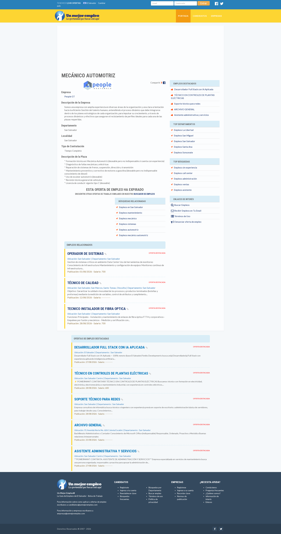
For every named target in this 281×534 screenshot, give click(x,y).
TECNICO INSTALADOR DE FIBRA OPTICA (97, 309)
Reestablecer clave (128, 493)
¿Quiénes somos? (213, 493)
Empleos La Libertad (183, 130)
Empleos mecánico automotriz (133, 235)
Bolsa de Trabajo (95, 496)
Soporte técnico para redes (187, 103)
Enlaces (209, 502)
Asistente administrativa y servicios (191, 115)
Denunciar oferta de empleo (187, 221)
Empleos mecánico (128, 218)
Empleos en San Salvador (131, 207)
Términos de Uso (182, 216)
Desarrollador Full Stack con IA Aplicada (193, 89)
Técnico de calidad (83, 283)
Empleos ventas (181, 184)
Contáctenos (211, 487)
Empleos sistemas (127, 224)
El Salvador (91, 3)
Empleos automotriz (128, 229)
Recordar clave (183, 493)
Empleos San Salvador (184, 141)
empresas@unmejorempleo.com (71, 513)
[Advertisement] (140, 47)
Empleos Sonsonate (183, 152)
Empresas (216, 16)
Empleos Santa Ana (183, 146)
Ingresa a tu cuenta (128, 490)
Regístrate (124, 487)
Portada (183, 16)
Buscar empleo (155, 493)
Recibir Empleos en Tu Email (187, 210)
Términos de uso (156, 496)
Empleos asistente (183, 190)
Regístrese (181, 487)
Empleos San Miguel (183, 135)
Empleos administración (185, 178)
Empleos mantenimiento (130, 212)
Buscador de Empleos (144, 194)
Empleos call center (183, 173)
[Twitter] (221, 4)
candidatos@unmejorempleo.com (82, 505)
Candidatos (200, 16)
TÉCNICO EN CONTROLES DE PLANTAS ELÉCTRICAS (111, 373)
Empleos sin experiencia (185, 167)
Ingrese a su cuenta (185, 490)
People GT (69, 96)
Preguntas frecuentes (215, 490)
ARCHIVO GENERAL (184, 109)
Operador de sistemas (85, 254)
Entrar (203, 3)
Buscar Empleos (182, 205)
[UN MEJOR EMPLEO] (78, 13)
